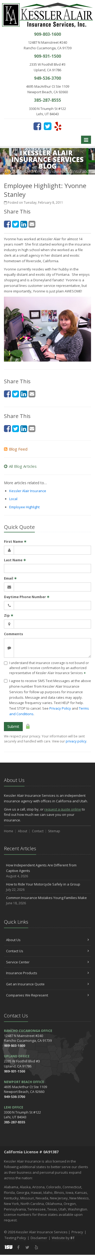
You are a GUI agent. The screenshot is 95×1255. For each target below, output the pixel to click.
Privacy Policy (60, 708)
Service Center (18, 962)
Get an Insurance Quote (25, 984)
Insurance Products (21, 973)
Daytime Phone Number (27, 596)
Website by (63, 1237)
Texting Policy (15, 1237)
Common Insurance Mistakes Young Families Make (46, 900)
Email (10, 578)
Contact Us (14, 951)
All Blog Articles (23, 466)
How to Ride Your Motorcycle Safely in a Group (43, 887)
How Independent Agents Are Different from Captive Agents (41, 870)
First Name (15, 541)
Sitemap (54, 831)
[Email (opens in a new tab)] (31, 224)
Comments (13, 633)
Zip (8, 615)
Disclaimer (39, 1237)
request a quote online (62, 809)
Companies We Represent (27, 995)
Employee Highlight (24, 507)
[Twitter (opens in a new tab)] (47, 126)
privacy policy (76, 741)
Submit (13, 726)
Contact (38, 831)
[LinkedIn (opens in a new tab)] (23, 224)
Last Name (15, 560)
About (22, 831)
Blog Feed (18, 449)
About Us (13, 939)
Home (8, 831)
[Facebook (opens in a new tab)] (37, 126)
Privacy (77, 1232)
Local (13, 498)
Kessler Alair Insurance (27, 490)
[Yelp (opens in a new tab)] (58, 126)
